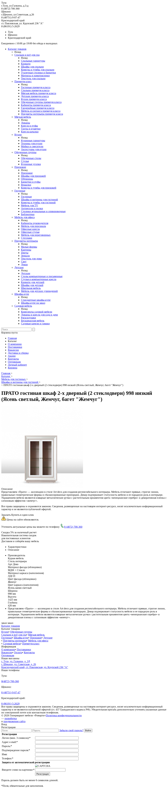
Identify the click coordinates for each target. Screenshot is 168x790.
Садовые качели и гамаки (35, 323)
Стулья (25, 161)
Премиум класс (23, 81)
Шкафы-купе (21, 294)
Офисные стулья (30, 232)
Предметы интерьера (26, 240)
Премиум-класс (31, 643)
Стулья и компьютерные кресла (38, 279)
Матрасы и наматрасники (35, 75)
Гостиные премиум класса (35, 87)
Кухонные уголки (31, 164)
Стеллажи (26, 238)
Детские (19, 267)
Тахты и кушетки (31, 128)
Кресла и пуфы (29, 125)
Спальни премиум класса (35, 90)
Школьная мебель (31, 288)
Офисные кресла (30, 229)
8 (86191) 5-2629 (10, 703)
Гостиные (19, 190)
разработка (11, 718)
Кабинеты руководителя (34, 223)
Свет (23, 261)
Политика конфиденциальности (64, 715)
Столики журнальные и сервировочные (43, 211)
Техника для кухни (31, 143)
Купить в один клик (22, 514)
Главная (12, 338)
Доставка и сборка (18, 353)
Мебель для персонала (33, 226)
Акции (12, 355)
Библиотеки (27, 214)
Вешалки (26, 184)
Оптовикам (14, 361)
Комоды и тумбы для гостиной (38, 202)
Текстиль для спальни (33, 78)
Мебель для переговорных (36, 235)
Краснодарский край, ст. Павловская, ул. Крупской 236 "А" (34, 667)
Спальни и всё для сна (27, 54)
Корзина (12, 367)
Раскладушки (28, 317)
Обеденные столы (31, 158)
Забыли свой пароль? (71, 730)
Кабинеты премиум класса (36, 105)
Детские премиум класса (35, 96)
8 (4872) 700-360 (73, 526)
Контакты (13, 358)
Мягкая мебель (22, 116)
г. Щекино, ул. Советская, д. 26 (18, 664)
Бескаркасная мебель (32, 320)
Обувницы (27, 178)
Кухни (18, 134)
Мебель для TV (29, 205)
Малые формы (29, 246)
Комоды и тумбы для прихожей (38, 187)
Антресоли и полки (32, 208)
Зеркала (25, 255)
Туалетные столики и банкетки (38, 72)
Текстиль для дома (31, 258)
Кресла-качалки (30, 131)
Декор (24, 264)
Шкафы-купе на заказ (33, 302)
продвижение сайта (14, 721)
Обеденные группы (25, 152)
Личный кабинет (17, 364)
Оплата (18, 652)
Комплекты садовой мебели (36, 311)
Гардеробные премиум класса (37, 108)
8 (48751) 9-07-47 (10, 692)
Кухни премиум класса (34, 99)
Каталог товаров (17, 49)
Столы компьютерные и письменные (42, 276)
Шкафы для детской (32, 285)
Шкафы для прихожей (33, 176)
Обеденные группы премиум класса (41, 102)
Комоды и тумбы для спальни (37, 69)
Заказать (6, 514)
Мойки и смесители (32, 146)
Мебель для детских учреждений (39, 291)
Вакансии (13, 350)
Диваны (25, 122)
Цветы (24, 252)
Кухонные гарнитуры (33, 140)
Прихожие (20, 167)
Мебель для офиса (24, 217)
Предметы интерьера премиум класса (42, 114)
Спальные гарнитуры (33, 60)
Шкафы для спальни (32, 66)
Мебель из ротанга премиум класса (40, 111)
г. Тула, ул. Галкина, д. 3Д (15, 661)
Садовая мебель (23, 305)
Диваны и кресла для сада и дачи (39, 314)
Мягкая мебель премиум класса (38, 93)
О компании (15, 344)
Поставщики (15, 347)
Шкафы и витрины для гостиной (39, 199)
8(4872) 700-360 (10, 681)
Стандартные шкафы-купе (36, 300)
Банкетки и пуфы (31, 181)
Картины (26, 249)
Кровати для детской (32, 282)
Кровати (26, 63)
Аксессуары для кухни (33, 149)
